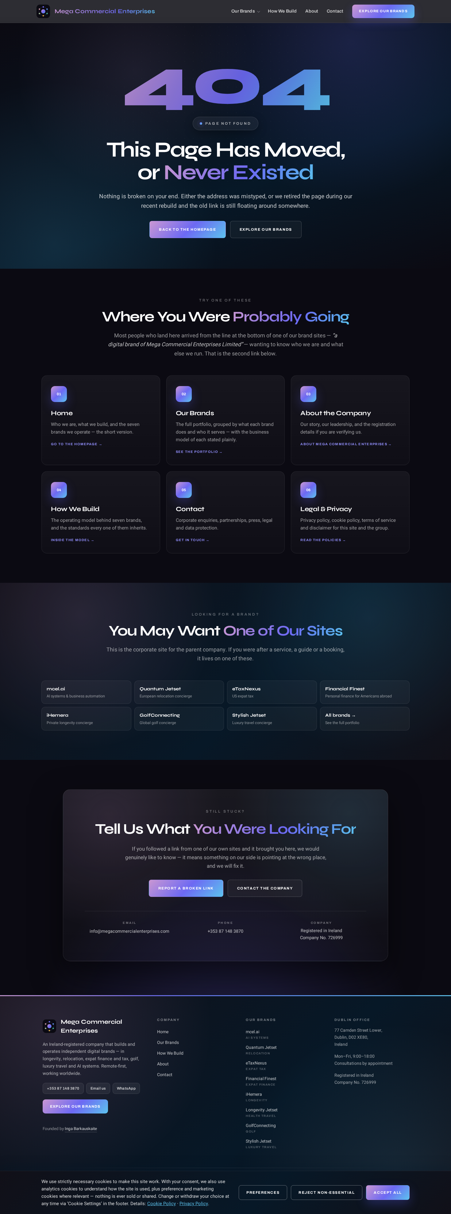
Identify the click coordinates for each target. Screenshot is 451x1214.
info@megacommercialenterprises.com (129, 931)
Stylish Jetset (261, 1143)
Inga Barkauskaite (81, 1129)
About (311, 11)
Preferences (262, 1192)
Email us (98, 1088)
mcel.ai (257, 1034)
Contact (335, 11)
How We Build (282, 11)
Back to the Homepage (187, 229)
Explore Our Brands (383, 11)
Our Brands (243, 11)
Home (162, 1032)
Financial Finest (261, 1081)
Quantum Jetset (261, 1049)
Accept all (388, 1192)
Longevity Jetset (262, 1112)
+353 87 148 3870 (225, 931)
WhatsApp (126, 1088)
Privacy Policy (193, 1203)
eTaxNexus (256, 1065)
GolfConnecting (261, 1127)
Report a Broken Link (186, 888)
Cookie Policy (161, 1203)
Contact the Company (265, 888)
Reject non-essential (327, 1192)
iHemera (257, 1096)
